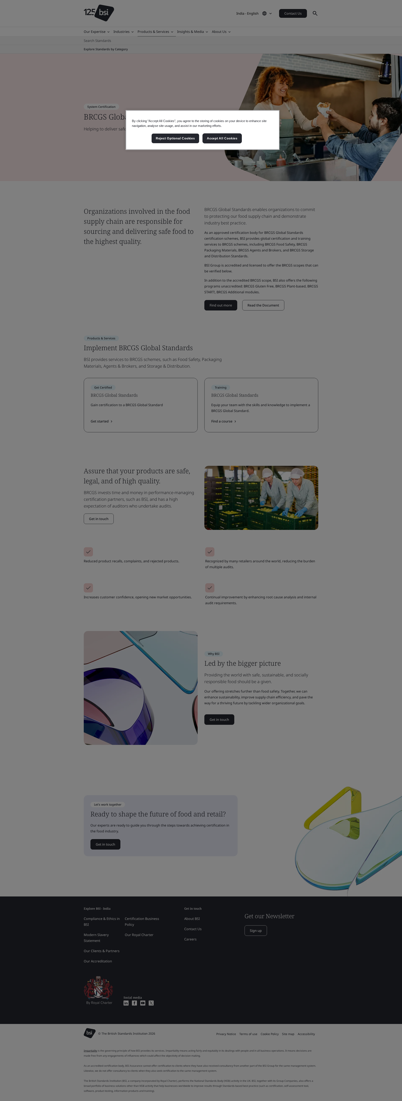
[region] (203, 130)
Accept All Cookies (222, 138)
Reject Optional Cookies (175, 138)
